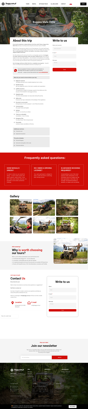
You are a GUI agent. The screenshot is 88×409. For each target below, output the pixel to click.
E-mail (54, 52)
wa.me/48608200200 (43, 72)
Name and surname (57, 45)
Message (55, 60)
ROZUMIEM (72, 406)
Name (50, 286)
